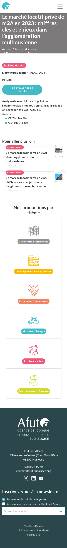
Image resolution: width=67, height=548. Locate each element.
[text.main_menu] (60, 6)
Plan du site (33, 534)
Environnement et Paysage (22, 53)
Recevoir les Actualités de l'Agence (26, 499)
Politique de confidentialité (33, 530)
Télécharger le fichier (22, 89)
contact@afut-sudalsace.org (33, 470)
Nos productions (25, 49)
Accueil (6, 49)
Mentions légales (33, 526)
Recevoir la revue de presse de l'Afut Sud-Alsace (33, 503)
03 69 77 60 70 (33, 466)
